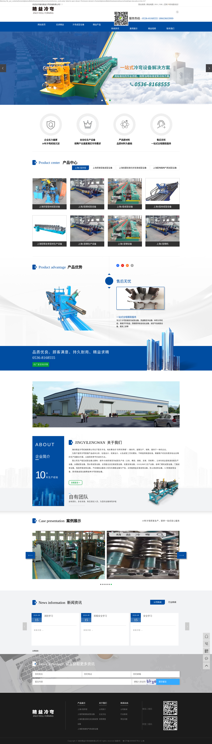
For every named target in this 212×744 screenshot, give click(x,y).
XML (161, 4)
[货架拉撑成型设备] (143, 555)
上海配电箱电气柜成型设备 (165, 168)
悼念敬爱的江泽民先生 (120, 616)
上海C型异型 (80, 168)
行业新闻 (172, 602)
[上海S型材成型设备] (162, 191)
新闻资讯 (115, 28)
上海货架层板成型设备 (102, 168)
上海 (142, 741)
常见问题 (123, 719)
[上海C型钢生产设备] (87, 228)
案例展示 (134, 28)
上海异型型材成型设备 (49, 207)
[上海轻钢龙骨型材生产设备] (49, 228)
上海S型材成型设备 (162, 207)
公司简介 (102, 709)
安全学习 (64, 616)
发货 (161, 616)
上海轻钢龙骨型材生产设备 (49, 244)
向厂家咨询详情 (40, 364)
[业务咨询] (206, 636)
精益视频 (152, 28)
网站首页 (42, 25)
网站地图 (149, 4)
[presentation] (3, 68)
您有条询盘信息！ (172, 4)
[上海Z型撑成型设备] (87, 191)
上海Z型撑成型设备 (87, 207)
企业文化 (102, 714)
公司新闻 (157, 602)
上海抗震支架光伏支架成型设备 (132, 168)
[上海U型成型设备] (125, 191)
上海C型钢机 (162, 244)
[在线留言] (206, 658)
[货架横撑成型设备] (68, 555)
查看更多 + (75, 483)
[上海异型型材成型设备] (49, 191)
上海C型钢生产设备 (87, 244)
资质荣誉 (102, 719)
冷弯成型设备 (78, 25)
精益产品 (97, 25)
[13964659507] (206, 643)
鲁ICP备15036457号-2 (131, 741)
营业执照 (141, 4)
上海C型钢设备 (125, 244)
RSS (156, 4)
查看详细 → (54, 630)
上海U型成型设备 (125, 207)
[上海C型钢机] (162, 228)
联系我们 (170, 28)
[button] (102, 100)
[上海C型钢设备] (125, 228)
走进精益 (60, 25)
